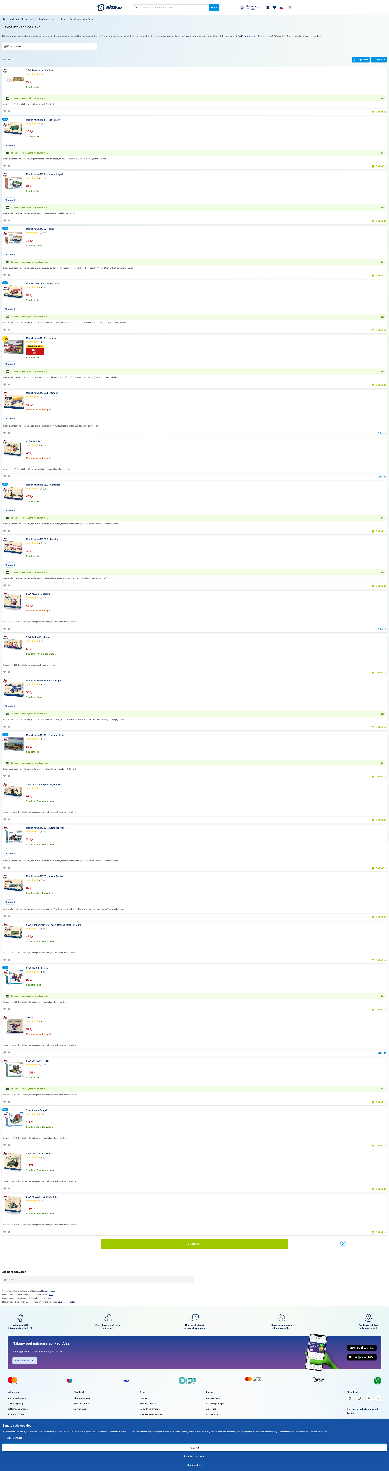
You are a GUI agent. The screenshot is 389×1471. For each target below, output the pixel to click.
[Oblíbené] (274, 7)
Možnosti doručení (17, 1398)
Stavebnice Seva (48, 1291)
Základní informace (150, 1409)
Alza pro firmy (213, 1398)
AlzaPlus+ (211, 1409)
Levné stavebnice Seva (81, 19)
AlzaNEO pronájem (215, 1403)
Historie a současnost (151, 1414)
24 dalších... (194, 1244)
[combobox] (170, 7)
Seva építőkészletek (66, 1302)
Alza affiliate (212, 1414)
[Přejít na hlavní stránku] (109, 7)
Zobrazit (381, 433)
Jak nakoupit (80, 1409)
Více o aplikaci (22, 1360)
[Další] (343, 1243)
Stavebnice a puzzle (47, 19)
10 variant (10, 145)
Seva (63, 19)
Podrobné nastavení (194, 1456)
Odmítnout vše (194, 1465)
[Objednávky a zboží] (268, 7)
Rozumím (194, 1447)
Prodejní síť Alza (16, 1414)
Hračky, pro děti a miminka (21, 19)
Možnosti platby (15, 1403)
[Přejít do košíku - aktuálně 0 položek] (290, 7)
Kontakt (143, 1398)
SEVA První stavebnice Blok (249, 36)
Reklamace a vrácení (18, 1409)
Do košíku (381, 112)
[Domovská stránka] (3, 19)
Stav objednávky (82, 1398)
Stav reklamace (81, 1403)
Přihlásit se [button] (250, 9)
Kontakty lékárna (148, 1403)
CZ (352, 1413)
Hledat (214, 7)
